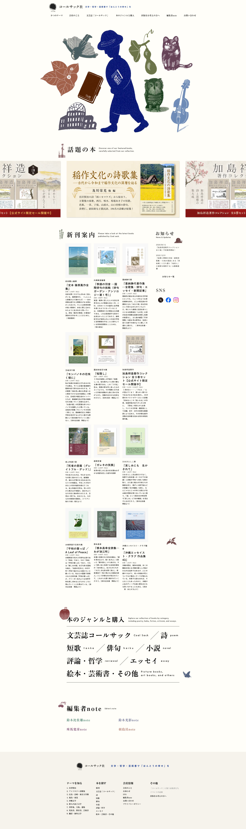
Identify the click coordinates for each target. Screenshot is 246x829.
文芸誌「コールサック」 (97, 15)
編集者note (172, 15)
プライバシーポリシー (132, 804)
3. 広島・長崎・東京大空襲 (78, 794)
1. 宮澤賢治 (71, 788)
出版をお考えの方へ (150, 15)
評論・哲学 (100, 808)
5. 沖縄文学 (71, 801)
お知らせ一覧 (168, 276)
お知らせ (126, 791)
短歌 (98, 798)
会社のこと (74, 15)
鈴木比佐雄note (78, 720)
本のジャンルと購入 (125, 15)
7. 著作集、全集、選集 (76, 807)
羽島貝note (127, 729)
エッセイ (99, 811)
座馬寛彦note (77, 729)
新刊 (98, 788)
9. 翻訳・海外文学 (74, 814)
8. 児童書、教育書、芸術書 (78, 810)
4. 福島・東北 (72, 798)
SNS (124, 794)
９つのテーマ (56, 15)
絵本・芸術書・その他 (105, 814)
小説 (98, 805)
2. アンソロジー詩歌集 (76, 791)
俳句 (98, 801)
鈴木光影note (129, 720)
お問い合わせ (190, 15)
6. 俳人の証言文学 (74, 804)
